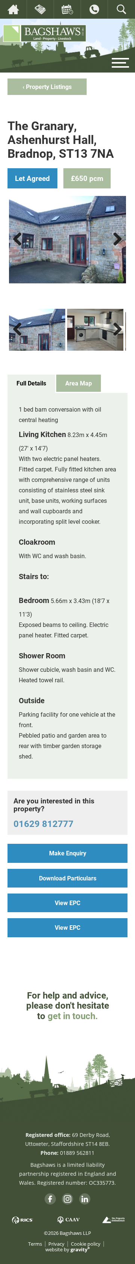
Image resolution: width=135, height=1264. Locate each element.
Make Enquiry (67, 853)
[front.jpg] (67, 239)
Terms (35, 1244)
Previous (20, 246)
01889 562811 (77, 1152)
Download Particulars (67, 878)
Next (116, 246)
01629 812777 (44, 824)
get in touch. (73, 1016)
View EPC (67, 903)
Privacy (56, 1244)
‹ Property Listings (47, 86)
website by (67, 1249)
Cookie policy (85, 1244)
